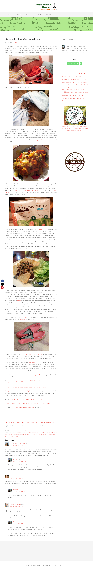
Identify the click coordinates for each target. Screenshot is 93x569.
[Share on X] (2, 284)
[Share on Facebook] (2, 281)
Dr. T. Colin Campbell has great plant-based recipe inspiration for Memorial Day (27, 403)
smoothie (86, 92)
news (63, 82)
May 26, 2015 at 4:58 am (19, 461)
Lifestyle (18, 430)
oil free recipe (69, 82)
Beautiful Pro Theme (40, 565)
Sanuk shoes (23, 317)
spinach (63, 95)
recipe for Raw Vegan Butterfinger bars (23, 407)
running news (81, 89)
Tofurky (10, 434)
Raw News (32, 430)
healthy (43, 432)
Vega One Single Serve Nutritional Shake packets (27, 190)
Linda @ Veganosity (15, 504)
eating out (24, 432)
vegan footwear (36, 434)
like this (19, 300)
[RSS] (81, 63)
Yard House (39, 229)
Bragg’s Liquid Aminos (40, 140)
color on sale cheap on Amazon (33, 354)
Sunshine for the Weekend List (47, 422)
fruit (29, 432)
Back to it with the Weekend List (29, 422)
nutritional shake (50, 432)
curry (76, 74)
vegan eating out (28, 434)
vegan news (77, 98)
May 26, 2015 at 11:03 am (20, 491)
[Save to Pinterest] (2, 287)
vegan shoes (52, 434)
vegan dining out (20, 434)
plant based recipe (73, 87)
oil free (66, 82)
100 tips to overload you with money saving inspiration (20, 391)
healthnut (38, 432)
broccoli (70, 74)
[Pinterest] (74, 63)
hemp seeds (76, 79)
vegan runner (68, 100)
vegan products (44, 434)
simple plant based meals (71, 92)
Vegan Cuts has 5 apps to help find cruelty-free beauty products (22, 375)
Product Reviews (25, 430)
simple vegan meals (80, 92)
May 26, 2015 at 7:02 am (16, 506)
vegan (14, 434)
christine (15, 459)
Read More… (69, 54)
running (76, 89)
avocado (64, 74)
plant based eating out (79, 84)
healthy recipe (68, 79)
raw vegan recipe (69, 89)
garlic (70, 76)
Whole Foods (8, 436)
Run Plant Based (46, 6)
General (13, 430)
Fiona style (22, 319)
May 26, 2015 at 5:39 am (16, 478)
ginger (74, 76)
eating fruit (19, 432)
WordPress (61, 565)
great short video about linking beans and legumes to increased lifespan (26, 387)
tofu (73, 95)
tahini (66, 95)
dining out (14, 432)
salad (64, 92)
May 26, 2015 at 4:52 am (16, 445)
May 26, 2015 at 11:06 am (20, 524)
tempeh (69, 95)
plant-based (77, 82)
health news (33, 432)
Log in (66, 565)
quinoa (81, 87)
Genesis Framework (52, 565)
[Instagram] (77, 63)
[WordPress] (68, 63)
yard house (15, 436)
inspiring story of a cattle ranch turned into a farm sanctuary (26, 399)
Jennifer (12, 476)
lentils (85, 79)
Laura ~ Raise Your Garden (17, 443)
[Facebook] (71, 63)
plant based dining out (67, 85)
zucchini (72, 100)
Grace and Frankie (33, 362)
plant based (85, 82)
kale (82, 79)
